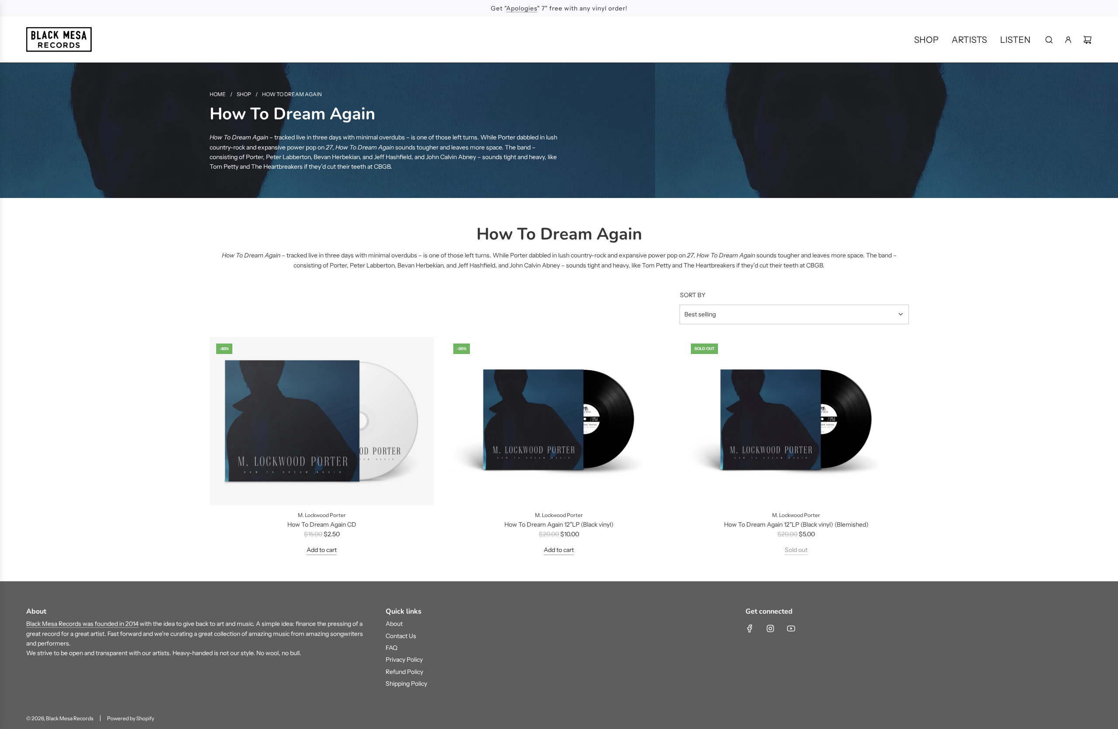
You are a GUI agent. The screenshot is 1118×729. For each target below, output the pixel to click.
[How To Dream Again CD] (322, 421)
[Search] (1049, 39)
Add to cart (322, 550)
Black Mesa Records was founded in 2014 (82, 624)
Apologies (521, 8)
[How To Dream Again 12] (559, 421)
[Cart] (1087, 39)
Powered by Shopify (130, 718)
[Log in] (1068, 39)
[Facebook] (749, 628)
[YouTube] (791, 628)
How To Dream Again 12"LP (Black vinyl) (559, 524)
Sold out (796, 550)
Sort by (692, 295)
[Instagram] (770, 628)
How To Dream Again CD (321, 524)
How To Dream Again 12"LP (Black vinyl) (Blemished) (796, 524)
